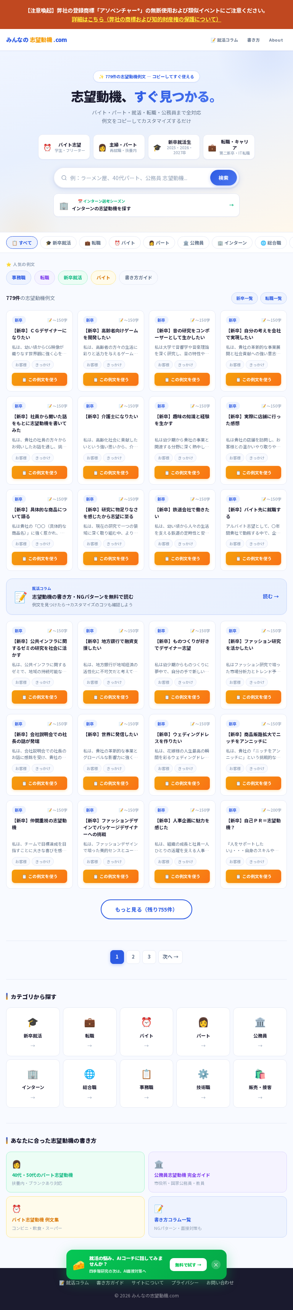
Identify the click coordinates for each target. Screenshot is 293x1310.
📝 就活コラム (224, 40)
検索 (224, 177)
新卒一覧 (244, 298)
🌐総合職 (271, 242)
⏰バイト (124, 242)
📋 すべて (22, 242)
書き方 (253, 40)
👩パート (159, 242)
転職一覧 (273, 298)
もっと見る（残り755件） (146, 909)
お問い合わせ (220, 1282)
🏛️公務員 (193, 242)
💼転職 (93, 242)
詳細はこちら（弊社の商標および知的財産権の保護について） (146, 19)
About (276, 40)
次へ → (171, 956)
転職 (44, 277)
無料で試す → (188, 1265)
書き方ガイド (138, 277)
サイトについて (148, 1282)
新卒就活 (73, 277)
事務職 (19, 277)
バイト (103, 277)
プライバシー (185, 1282)
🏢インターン (232, 242)
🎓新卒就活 (58, 242)
